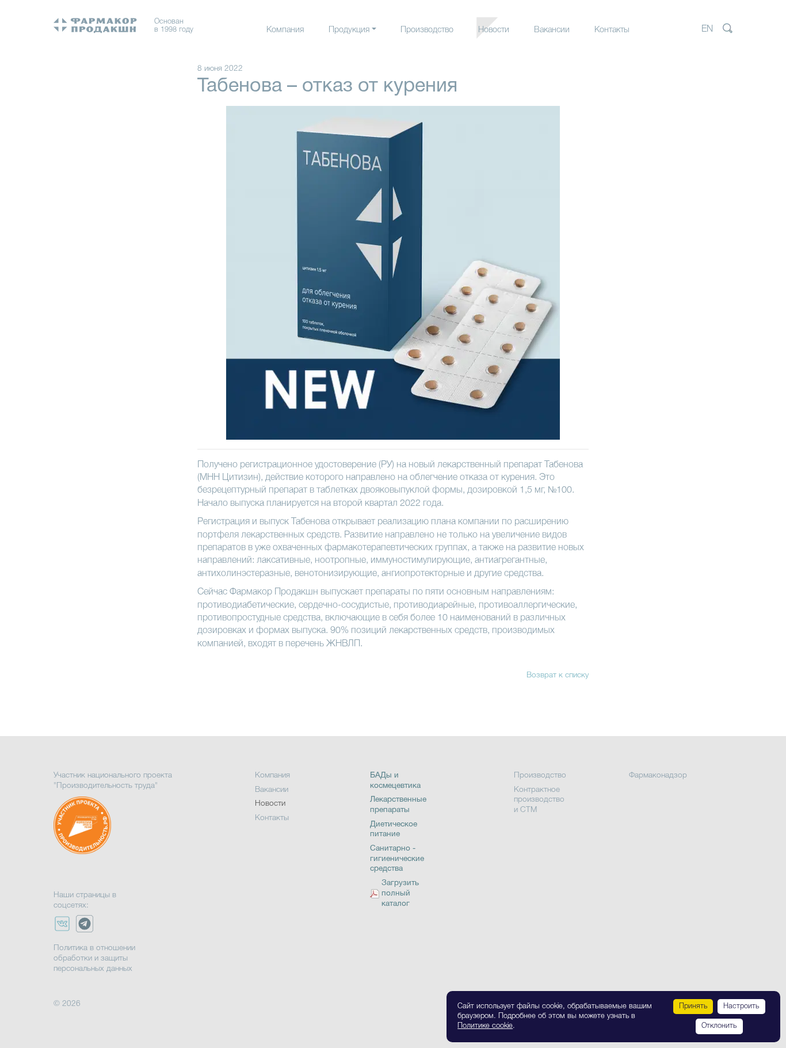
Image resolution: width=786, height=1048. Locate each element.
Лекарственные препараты (378, 53)
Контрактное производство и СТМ (539, 800)
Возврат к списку (557, 675)
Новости (493, 30)
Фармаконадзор (658, 775)
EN (707, 29)
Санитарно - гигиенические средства (397, 858)
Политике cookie (485, 1026)
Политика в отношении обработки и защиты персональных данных (94, 958)
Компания (285, 30)
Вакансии (552, 30)
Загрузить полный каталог (400, 893)
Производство (426, 30)
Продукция (349, 30)
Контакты (611, 30)
